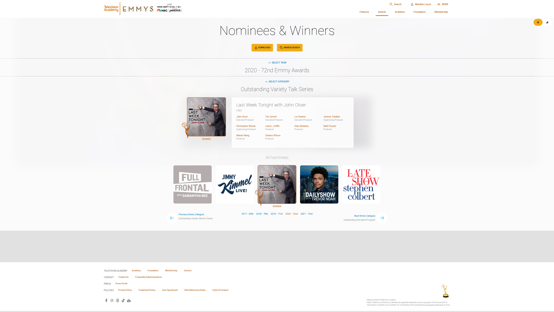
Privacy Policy (125, 290)
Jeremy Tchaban (331, 116)
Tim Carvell (271, 116)
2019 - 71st (277, 213)
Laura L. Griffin (272, 126)
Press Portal (121, 283)
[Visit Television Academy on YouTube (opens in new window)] (128, 300)
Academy (400, 12)
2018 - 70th (262, 213)
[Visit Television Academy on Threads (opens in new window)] (117, 300)
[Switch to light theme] (538, 22)
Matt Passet (329, 126)
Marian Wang (242, 135)
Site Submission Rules (195, 290)
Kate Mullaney (301, 126)
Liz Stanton (300, 116)
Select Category (279, 81)
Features (364, 12)
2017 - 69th (247, 213)
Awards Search (291, 47)
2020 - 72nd (292, 213)
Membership (441, 12)
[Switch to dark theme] (547, 22)
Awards (382, 12)
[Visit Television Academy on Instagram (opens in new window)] (112, 300)
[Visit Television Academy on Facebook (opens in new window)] (106, 300)
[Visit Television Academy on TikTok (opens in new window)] (123, 300)
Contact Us (123, 277)
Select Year (279, 62)
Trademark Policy (146, 290)
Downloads (264, 47)
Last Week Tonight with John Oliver (271, 105)
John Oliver (242, 116)
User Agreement (170, 290)
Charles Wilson (272, 135)
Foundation (420, 12)
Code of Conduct (220, 290)
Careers (188, 270)
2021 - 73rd (306, 213)
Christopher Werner (246, 126)
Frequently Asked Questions (148, 277)
